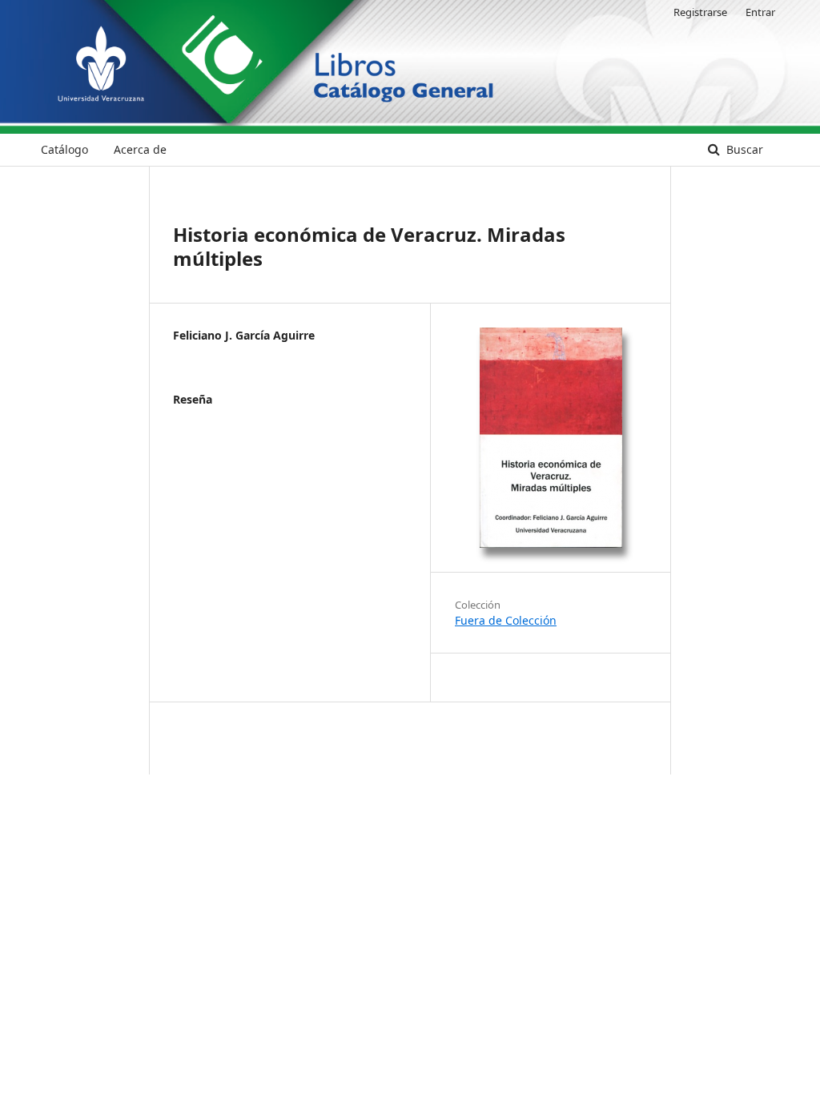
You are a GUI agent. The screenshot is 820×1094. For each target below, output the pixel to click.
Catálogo (64, 149)
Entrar (760, 12)
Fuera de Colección (506, 620)
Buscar (743, 149)
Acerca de (140, 149)
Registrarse (700, 12)
